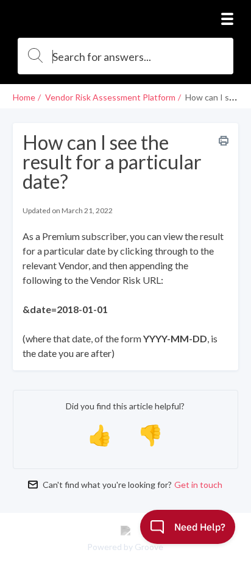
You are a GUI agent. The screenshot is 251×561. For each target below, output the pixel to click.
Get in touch (198, 484)
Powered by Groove (125, 547)
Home (24, 97)
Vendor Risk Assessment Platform (110, 97)
